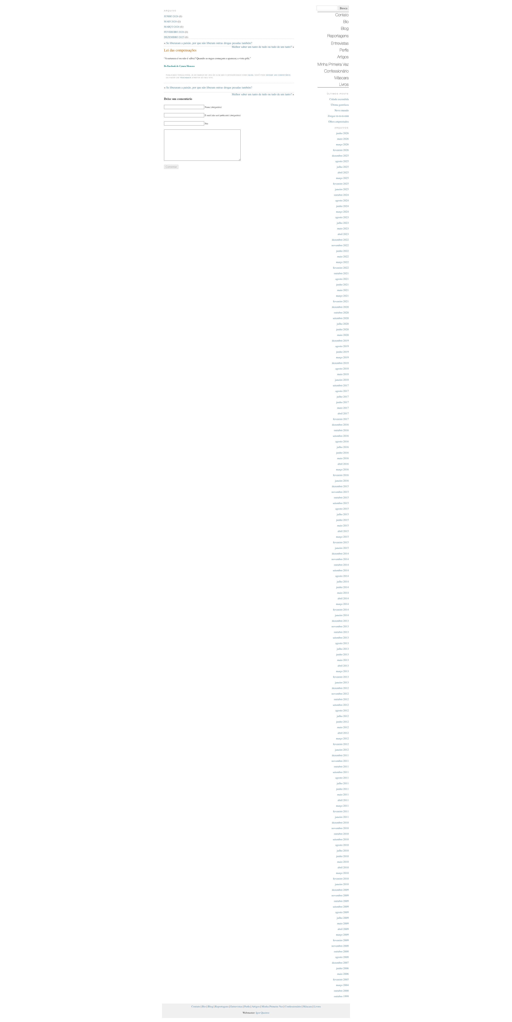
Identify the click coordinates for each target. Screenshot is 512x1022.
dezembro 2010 (340, 822)
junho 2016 (342, 452)
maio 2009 (343, 923)
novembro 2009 (340, 895)
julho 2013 (343, 649)
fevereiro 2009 (341, 940)
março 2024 (342, 211)
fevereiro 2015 (341, 542)
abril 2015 (343, 531)
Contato (195, 1006)
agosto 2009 (342, 912)
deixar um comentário (278, 75)
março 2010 (342, 873)
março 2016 (342, 469)
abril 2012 (343, 733)
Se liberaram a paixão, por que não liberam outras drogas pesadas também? (209, 43)
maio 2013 (343, 660)
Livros (317, 1006)
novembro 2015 (340, 492)
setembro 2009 (341, 906)
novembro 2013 (340, 626)
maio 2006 (343, 974)
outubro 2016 (341, 430)
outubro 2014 (341, 564)
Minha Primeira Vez (272, 1006)
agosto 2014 (342, 576)
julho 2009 (343, 918)
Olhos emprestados (338, 121)
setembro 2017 (341, 385)
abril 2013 (343, 665)
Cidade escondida (339, 99)
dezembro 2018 (340, 363)
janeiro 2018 (342, 379)
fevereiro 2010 (341, 878)
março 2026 (342, 144)
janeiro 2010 (342, 884)
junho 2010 (342, 856)
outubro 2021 (341, 273)
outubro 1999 (341, 996)
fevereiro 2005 (341, 979)
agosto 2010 (342, 845)
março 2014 (342, 604)
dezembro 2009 (340, 889)
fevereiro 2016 (341, 475)
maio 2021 (343, 290)
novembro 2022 (340, 245)
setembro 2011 (341, 772)
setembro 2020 (341, 318)
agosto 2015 (342, 508)
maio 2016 (343, 458)
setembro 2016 (341, 436)
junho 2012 (342, 721)
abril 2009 (343, 929)
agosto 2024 (342, 200)
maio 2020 (343, 335)
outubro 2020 (341, 312)
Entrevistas (236, 1006)
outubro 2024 (341, 195)
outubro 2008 (341, 951)
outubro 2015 (341, 497)
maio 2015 (343, 525)
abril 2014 (343, 598)
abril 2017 (343, 413)
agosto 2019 (342, 346)
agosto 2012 (342, 710)
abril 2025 (343, 172)
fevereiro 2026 (341, 150)
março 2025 (342, 178)
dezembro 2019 (340, 340)
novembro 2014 (340, 559)
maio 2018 (343, 374)
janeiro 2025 (342, 189)
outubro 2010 (341, 833)
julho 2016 (343, 447)
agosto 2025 (342, 161)
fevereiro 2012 (341, 744)
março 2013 (342, 671)
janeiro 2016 (342, 480)
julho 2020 (343, 323)
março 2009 (342, 934)
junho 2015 (342, 520)
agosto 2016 (342, 441)
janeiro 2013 (342, 682)
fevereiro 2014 (341, 609)
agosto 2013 (342, 643)
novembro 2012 (340, 693)
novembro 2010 (340, 828)
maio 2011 (343, 794)
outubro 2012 (341, 699)
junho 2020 (342, 329)
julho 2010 (343, 850)
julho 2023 (343, 223)
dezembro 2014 (340, 553)
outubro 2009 (341, 901)
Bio (204, 1006)
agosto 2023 (342, 217)
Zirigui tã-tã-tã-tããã (338, 116)
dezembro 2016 (340, 424)
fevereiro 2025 (341, 183)
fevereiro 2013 (341, 677)
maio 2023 (343, 228)
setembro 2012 (341, 705)
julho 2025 (343, 167)
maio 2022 (343, 256)
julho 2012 (343, 716)
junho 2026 (342, 133)
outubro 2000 (341, 990)
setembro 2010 (341, 839)
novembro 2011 (340, 761)
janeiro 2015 (342, 548)
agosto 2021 (342, 279)
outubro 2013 (341, 632)
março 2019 (342, 357)
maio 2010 (343, 861)
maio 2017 (343, 408)
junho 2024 (342, 206)
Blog (250, 75)
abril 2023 (343, 234)
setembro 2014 (341, 570)
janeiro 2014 (342, 615)
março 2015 (342, 536)
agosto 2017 (342, 391)
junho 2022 (342, 251)
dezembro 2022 (340, 239)
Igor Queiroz (262, 1012)
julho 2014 (343, 581)
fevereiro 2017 (341, 419)
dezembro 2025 (340, 155)
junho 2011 (342, 789)
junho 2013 (342, 654)
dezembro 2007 (340, 962)
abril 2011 (343, 800)
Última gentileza (340, 104)
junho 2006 (342, 968)
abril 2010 (343, 867)
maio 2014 (343, 592)
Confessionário (293, 1006)
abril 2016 (343, 464)
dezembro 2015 (340, 486)
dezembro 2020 (340, 307)
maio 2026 (343, 139)
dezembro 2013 (340, 620)
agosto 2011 (342, 777)
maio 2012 (343, 727)
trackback (185, 78)
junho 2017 (342, 402)
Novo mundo (342, 110)
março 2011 (342, 805)
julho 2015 (343, 514)
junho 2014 (342, 587)
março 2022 (342, 262)
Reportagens (222, 1006)
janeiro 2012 (342, 749)
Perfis (247, 1006)
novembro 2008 (340, 946)
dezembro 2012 (340, 688)
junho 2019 (342, 351)
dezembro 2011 (340, 755)
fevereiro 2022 (341, 267)
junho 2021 (342, 284)
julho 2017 (343, 396)
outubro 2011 (341, 766)
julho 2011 (343, 783)
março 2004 (342, 985)
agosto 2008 (342, 957)
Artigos (256, 1006)
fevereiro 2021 (341, 301)
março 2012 (342, 738)
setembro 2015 (341, 503)
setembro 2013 (341, 637)
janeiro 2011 (342, 817)
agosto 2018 (342, 368)
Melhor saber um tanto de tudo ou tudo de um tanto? (262, 47)
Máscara (307, 1006)
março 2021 (342, 295)
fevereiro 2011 (341, 811)
